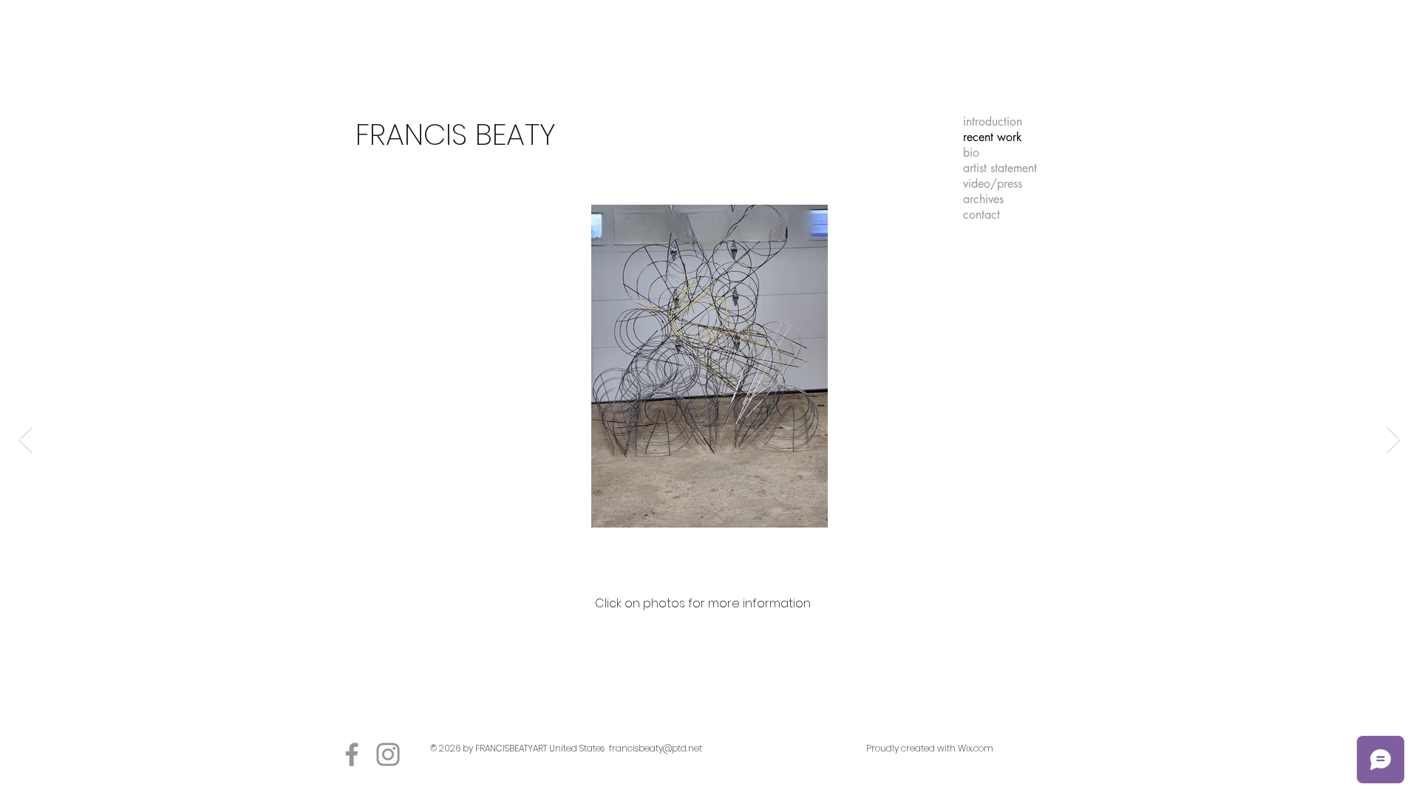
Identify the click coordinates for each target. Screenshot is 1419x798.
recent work (992, 137)
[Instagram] (388, 754)
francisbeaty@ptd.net (655, 748)
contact (981, 214)
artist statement (1000, 168)
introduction (992, 121)
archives (983, 199)
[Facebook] (351, 754)
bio (971, 152)
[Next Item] (1393, 440)
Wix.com (975, 748)
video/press (992, 183)
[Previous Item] (25, 440)
